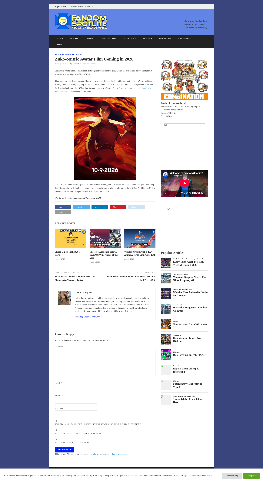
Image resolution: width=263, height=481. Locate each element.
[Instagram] (200, 6)
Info (59, 45)
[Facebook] (193, 6)
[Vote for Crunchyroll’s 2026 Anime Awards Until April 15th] (139, 248)
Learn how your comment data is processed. (108, 454)
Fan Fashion (184, 38)
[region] (131, 475)
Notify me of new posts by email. (73, 443)
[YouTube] (190, 6)
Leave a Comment (90, 64)
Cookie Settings (232, 476)
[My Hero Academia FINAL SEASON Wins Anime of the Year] (105, 248)
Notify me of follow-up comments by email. (79, 433)
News (60, 38)
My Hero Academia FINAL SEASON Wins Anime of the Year (104, 255)
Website (59, 408)
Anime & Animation (63, 54)
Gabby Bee (77, 64)
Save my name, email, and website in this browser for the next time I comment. (98, 424)
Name (58, 383)
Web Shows (165, 38)
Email (59, 396)
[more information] (74, 212)
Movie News (77, 54)
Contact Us (89, 7)
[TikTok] (207, 6)
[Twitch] (204, 6)
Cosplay (90, 38)
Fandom (74, 38)
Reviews (147, 38)
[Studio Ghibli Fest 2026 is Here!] (70, 248)
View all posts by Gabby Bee (88, 317)
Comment (61, 346)
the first (114, 81)
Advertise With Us (77, 7)
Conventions (109, 38)
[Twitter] (197, 6)
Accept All (251, 476)
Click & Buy (166, 116)
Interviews (129, 38)
